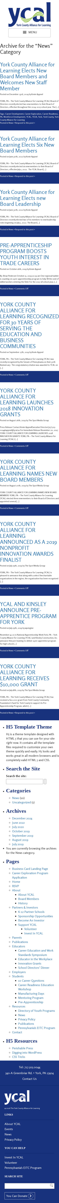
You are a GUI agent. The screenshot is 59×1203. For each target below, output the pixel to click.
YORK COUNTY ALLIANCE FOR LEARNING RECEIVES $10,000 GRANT (24, 675)
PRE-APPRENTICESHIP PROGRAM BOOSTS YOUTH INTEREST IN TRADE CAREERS (26, 254)
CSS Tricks (18, 1057)
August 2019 (20, 840)
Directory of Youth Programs (36, 1011)
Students (18, 976)
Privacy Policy (26, 1019)
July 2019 (18, 844)
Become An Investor (31, 920)
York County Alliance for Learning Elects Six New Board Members (27, 144)
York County (48, 116)
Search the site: (16, 776)
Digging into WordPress (27, 1052)
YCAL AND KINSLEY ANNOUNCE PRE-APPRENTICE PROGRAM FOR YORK (28, 613)
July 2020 (18, 827)
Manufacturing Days (31, 993)
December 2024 (22, 818)
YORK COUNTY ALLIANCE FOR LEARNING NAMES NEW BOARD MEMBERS (28, 470)
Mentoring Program (30, 998)
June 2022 (18, 822)
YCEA (34, 116)
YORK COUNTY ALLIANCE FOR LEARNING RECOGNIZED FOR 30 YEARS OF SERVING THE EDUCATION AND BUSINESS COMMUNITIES (29, 325)
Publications (20, 942)
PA (1, 116)
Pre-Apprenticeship (30, 1002)
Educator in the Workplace (35, 959)
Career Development (14, 113)
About (16, 890)
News (11, 123)
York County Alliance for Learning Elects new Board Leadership (27, 198)
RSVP (15, 886)
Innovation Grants (29, 963)
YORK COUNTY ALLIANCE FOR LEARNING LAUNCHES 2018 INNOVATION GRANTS (26, 402)
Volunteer (30, 929)
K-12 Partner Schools (31, 912)
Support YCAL (27, 925)
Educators (18, 946)
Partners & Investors (25, 907)
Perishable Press (22, 1048)
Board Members (28, 899)
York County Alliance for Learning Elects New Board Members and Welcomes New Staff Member (27, 76)
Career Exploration (33, 113)
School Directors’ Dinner (33, 967)
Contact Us (29, 1079)
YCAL (28, 116)
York (40, 116)
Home (16, 882)
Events (9, 1129)
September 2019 (22, 835)
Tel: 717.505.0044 (29, 1067)
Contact (17, 1032)
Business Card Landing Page (30, 869)
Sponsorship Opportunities (35, 916)
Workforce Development (14, 116)
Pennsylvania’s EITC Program (36, 1028)
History (23, 903)
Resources (18, 1006)
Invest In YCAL (33, 933)
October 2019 (21, 831)
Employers (19, 972)
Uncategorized (21, 802)
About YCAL (26, 894)
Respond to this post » (25, 123)
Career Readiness (50, 113)
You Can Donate (17, 1196)
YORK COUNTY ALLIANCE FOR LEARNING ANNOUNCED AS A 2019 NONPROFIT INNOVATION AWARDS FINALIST (28, 542)
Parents (17, 937)
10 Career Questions (31, 980)
